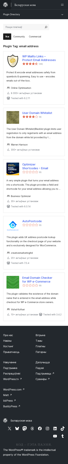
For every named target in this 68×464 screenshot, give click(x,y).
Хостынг (8, 346)
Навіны (7, 340)
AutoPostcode (32, 221)
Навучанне (9, 362)
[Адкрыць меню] (63, 5)
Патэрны (41, 352)
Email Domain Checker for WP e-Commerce (37, 279)
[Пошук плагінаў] (46, 27)
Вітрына (40, 335)
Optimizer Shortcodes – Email (35, 166)
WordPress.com (14, 389)
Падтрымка (10, 368)
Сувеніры (43, 379)
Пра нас (8, 335)
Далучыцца (43, 362)
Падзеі (40, 368)
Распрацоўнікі (11, 373)
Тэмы (39, 340)
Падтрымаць (45, 373)
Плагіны (40, 346)
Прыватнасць (11, 352)
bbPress (9, 400)
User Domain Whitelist (37, 113)
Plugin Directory (11, 14)
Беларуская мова (21, 420)
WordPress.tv (12, 379)
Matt (7, 395)
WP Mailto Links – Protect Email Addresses (39, 58)
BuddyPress (11, 406)
